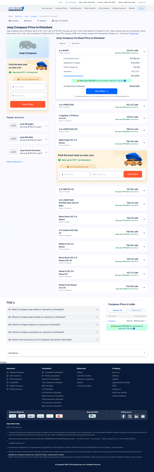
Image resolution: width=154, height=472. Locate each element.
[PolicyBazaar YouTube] (143, 416)
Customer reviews (84, 376)
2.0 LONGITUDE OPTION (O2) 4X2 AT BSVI (69, 203)
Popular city (136, 310)
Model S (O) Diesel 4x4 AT (68, 286)
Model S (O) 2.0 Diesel (66, 245)
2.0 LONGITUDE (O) (68, 129)
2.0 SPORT (64, 50)
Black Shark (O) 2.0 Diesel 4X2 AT (68, 259)
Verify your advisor (119, 392)
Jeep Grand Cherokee (30, 150)
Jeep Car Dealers (61, 21)
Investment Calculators (54, 372)
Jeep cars (17, 162)
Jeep (26, 16)
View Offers (100, 91)
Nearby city (117, 310)
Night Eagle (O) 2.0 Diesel (68, 141)
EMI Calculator (47, 386)
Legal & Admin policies (121, 382)
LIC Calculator (47, 389)
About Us (115, 372)
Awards (80, 382)
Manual (62, 43)
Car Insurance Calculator (51, 403)
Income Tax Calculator (50, 379)
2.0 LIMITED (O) (66, 189)
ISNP (114, 386)
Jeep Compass (28, 53)
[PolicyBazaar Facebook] (123, 416)
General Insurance (17, 372)
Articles (80, 372)
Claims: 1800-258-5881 (126, 2)
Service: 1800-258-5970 (107, 2)
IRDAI (8, 427)
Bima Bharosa (17, 427)
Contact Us (142, 2)
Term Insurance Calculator (52, 382)
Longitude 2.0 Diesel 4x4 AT (68, 117)
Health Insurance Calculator (53, 396)
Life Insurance (15, 376)
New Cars (18, 16)
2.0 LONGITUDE (66, 104)
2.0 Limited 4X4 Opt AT (68, 231)
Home (10, 16)
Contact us (116, 389)
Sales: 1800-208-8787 (87, 2)
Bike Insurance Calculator (52, 406)
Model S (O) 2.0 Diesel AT (66, 272)
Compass (34, 16)
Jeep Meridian (26, 137)
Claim (60, 2)
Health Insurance (16, 386)
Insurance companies (85, 379)
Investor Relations (119, 396)
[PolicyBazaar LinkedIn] (136, 416)
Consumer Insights (84, 386)
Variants (43, 21)
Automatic (76, 43)
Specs (29, 21)
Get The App (72, 2)
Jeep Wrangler (27, 124)
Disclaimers (13, 353)
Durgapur (112, 321)
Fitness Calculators (52, 376)
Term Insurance (16, 379)
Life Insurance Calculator (51, 392)
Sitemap (115, 376)
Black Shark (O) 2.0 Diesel (68, 218)
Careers (115, 379)
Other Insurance (16, 389)
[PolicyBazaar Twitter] (130, 416)
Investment (14, 382)
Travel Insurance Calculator (52, 399)
